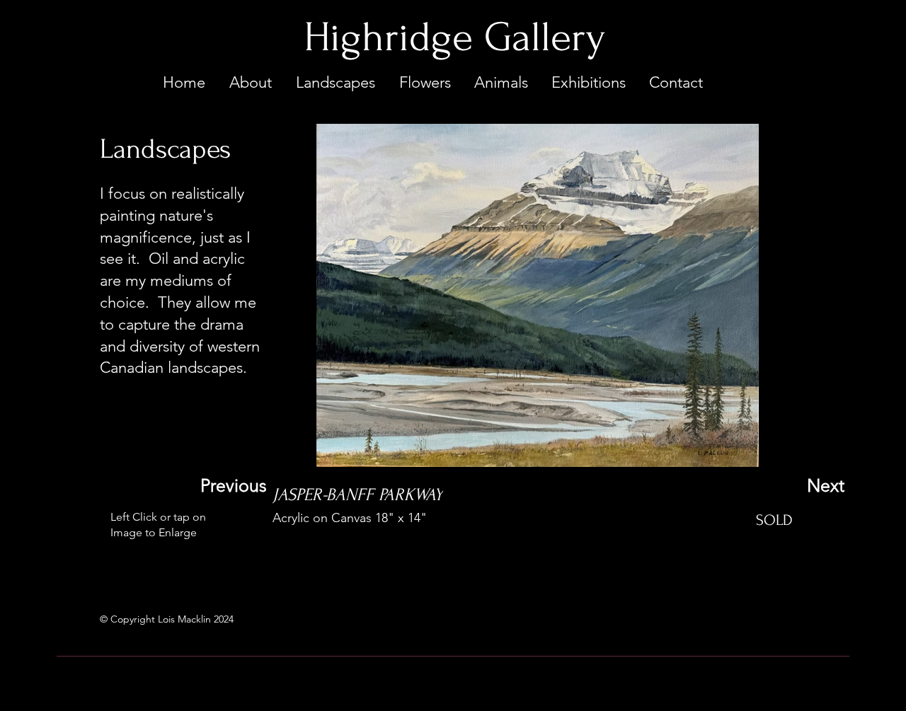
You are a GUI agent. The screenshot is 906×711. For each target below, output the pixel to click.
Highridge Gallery (454, 37)
